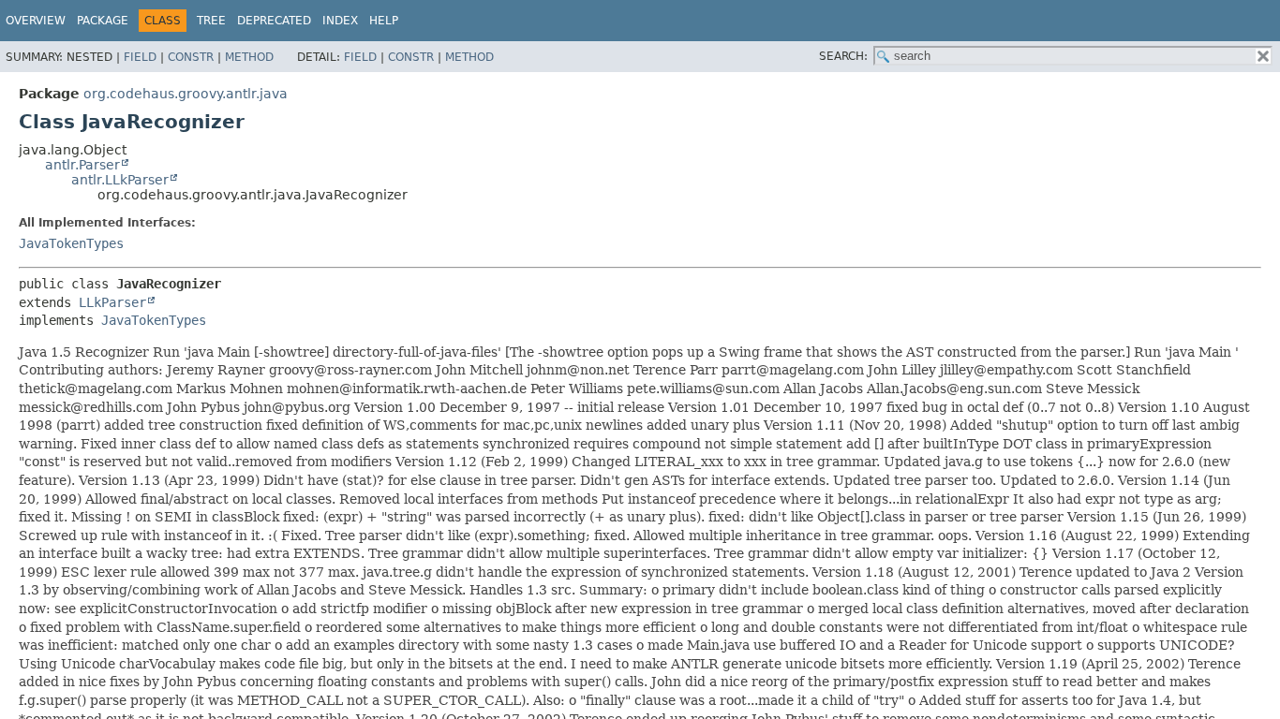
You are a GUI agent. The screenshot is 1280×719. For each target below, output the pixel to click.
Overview (36, 20)
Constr (191, 57)
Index (340, 20)
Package (102, 20)
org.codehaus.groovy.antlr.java (185, 93)
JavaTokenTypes (71, 243)
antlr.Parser (82, 164)
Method (249, 57)
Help (383, 20)
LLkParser (112, 302)
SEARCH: (843, 56)
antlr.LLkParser (120, 179)
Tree (211, 20)
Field (140, 57)
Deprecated (274, 20)
